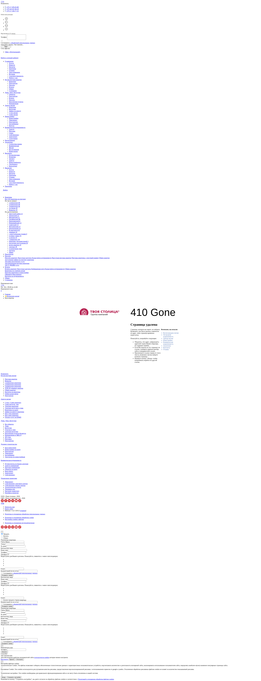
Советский (14, 225)
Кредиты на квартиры (12, 392)
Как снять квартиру (12, 415)
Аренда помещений (12, 466)
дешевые (13, 232)
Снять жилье (13, 114)
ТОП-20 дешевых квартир (14, 388)
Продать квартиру (11, 258)
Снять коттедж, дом (12, 404)
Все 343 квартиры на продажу (15, 199)
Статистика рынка (15, 144)
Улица (3, 544)
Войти (5, 190)
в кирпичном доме (15, 249)
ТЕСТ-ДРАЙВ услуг (12, 265)
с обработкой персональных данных (22, 43)
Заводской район (16, 214)
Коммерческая (14, 146)
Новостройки (9, 116)
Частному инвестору (12, 491)
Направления (13, 103)
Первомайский (15, 223)
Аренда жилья (10, 105)
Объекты (12, 94)
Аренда (11, 129)
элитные (13, 247)
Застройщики (13, 124)
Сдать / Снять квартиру (13, 402)
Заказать (4, 652)
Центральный (15, 228)
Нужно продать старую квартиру (14, 600)
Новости (12, 65)
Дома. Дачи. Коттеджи (12, 92)
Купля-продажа (14, 155)
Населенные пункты (16, 102)
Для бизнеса (13, 164)
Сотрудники (13, 138)
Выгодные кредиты (25, 258)
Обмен (11, 89)
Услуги (11, 63)
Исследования (14, 149)
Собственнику (14, 135)
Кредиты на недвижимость (14, 276)
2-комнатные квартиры (13, 384)
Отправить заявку (7, 575)
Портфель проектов (12, 493)
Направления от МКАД (13, 435)
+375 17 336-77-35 (12, 11)
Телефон (4, 37)
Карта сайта (9, 509)
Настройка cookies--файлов (14, 519)
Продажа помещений (12, 467)
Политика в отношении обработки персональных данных (25, 514)
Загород (11, 159)
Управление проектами (9, 478)
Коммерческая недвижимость (15, 127)
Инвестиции (13, 151)
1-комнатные (14, 203)
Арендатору (13, 137)
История (12, 74)
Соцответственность (16, 76)
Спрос (11, 133)
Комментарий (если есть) (9, 571)
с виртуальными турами (18, 234)
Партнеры (12, 69)
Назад (3, 677)
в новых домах (15, 236)
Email (3, 569)
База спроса (9, 471)
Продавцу (8, 439)
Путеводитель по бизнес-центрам (16, 464)
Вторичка (12, 157)
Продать (12, 85)
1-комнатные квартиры (13, 383)
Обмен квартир (104, 258)
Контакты (8, 153)
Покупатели (13, 83)
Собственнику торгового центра (16, 484)
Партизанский (14, 221)
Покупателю (13, 122)
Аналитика (9, 142)
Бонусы (11, 126)
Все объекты (9, 424)
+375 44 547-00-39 (12, 9)
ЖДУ (5, 46)
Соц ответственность (16, 182)
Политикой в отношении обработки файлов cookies (96, 679)
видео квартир (15, 245)
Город (3, 542)
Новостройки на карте (12, 449)
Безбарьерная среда (38, 269)
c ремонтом (14, 239)
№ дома (3, 546)
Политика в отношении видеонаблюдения (19, 523)
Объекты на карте (11, 469)
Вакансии (8, 168)
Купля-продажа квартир (13, 80)
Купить (11, 87)
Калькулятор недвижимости (42, 258)
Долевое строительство (9, 444)
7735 (2, 2)
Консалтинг (13, 166)
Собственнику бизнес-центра (15, 485)
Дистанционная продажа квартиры (17, 263)
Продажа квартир (11, 379)
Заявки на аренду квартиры (14, 412)
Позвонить (4, 374)
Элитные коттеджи (11, 431)
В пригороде (14, 230)
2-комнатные (14, 204)
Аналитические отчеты (13, 487)
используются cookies (41, 657)
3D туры (8, 437)
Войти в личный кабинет (9, 58)
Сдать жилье (13, 113)
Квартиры (12, 81)
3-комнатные (14, 206)
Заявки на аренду (15, 111)
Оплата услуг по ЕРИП (13, 417)
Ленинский (14, 215)
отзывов (23, 510)
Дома (7, 426)
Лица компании (14, 72)
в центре (13, 238)
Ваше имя (4, 550)
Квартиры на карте (11, 410)
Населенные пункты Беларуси (15, 433)
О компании (9, 61)
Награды (12, 67)
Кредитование (10, 140)
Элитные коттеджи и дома (14, 408)
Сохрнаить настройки (14, 677)
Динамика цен (10, 489)
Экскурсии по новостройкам (15, 457)
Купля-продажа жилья (171, 333)
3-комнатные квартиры (13, 386)
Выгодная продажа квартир (61, 258)
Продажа (12, 131)
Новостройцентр (15, 162)
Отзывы (12, 70)
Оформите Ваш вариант (13, 274)
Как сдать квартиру (11, 413)
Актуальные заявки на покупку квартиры (19, 260)
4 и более (13, 208)
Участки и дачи (10, 430)
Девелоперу (13, 120)
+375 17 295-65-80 (12, 7)
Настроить (4, 659)
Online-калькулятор (11, 394)
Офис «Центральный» (12, 52)
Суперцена (13, 91)
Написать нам (10, 507)
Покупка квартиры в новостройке (17, 272)
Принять (11, 659)
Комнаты (13, 210)
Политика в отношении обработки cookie (19, 517)
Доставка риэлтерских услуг (15, 261)
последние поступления (18, 243)
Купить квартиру (11, 269)
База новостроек (10, 448)
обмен (11, 252)
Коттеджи (12, 109)
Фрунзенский (14, 227)
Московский (14, 217)
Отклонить (20, 659)
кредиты (12, 250)
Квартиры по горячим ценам (15, 271)
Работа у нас (13, 78)
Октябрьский (14, 219)
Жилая (11, 148)
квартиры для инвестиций (19, 241)
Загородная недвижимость (168, 335)
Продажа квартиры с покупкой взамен (85, 258)
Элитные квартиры (11, 406)
